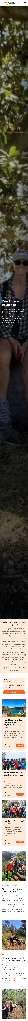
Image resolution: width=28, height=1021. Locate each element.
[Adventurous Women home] (10, 3)
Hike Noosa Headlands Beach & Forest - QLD (14, 773)
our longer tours (14, 980)
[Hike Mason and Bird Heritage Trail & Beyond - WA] (14, 708)
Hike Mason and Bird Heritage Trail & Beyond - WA (13, 722)
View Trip (20, 745)
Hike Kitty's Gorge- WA (14, 821)
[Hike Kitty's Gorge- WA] (14, 809)
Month (6, 679)
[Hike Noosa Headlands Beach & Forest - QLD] (14, 761)
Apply (14, 692)
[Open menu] (24, 3)
